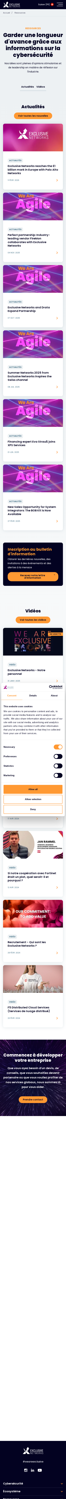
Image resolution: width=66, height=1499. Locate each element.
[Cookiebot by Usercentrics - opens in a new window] (49, 687)
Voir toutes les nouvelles (33, 115)
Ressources (20, 12)
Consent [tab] (11, 695)
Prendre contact (33, 1099)
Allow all (33, 789)
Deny (33, 809)
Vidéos (40, 87)
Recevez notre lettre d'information (32, 577)
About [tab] (54, 695)
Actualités (27, 87)
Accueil (7, 12)
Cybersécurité (13, 1483)
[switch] (58, 756)
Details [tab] (33, 695)
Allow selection (33, 799)
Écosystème (11, 1491)
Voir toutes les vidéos (33, 619)
